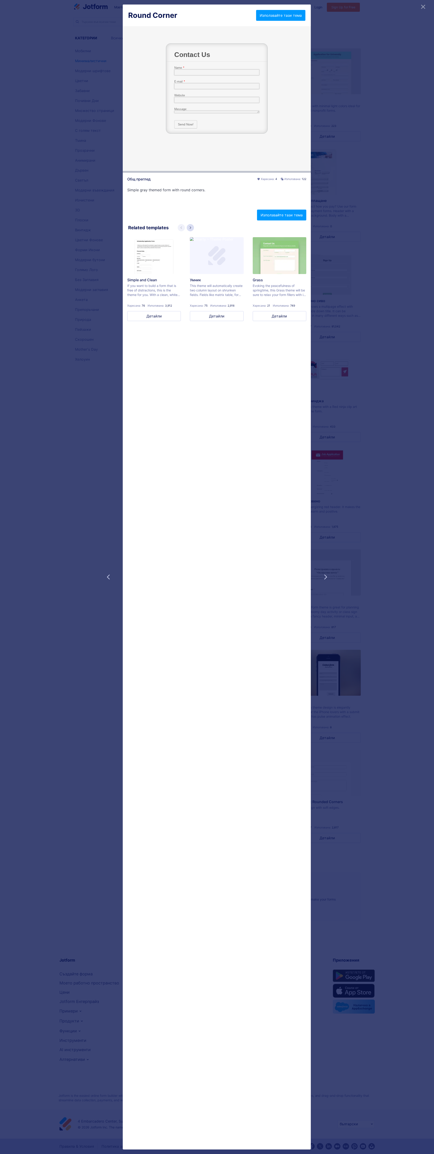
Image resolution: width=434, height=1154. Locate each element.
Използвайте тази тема (281, 15)
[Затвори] (423, 7)
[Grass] (279, 255)
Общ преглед (139, 179)
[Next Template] (325, 577)
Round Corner (152, 15)
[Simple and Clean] (154, 255)
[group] (154, 279)
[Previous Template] (108, 577)
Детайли (154, 316)
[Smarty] (216, 255)
